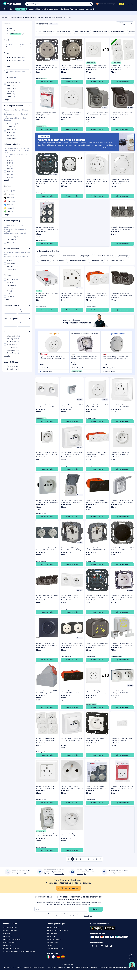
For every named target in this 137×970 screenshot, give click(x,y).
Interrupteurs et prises (29, 17)
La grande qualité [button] (116, 333)
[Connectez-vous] (127, 4)
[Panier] (132, 4)
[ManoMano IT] (48, 956)
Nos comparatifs (52, 933)
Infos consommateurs (107, 967)
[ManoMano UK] (53, 956)
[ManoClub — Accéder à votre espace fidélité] (121, 4)
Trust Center (68, 967)
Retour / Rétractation (10, 930)
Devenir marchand (9, 942)
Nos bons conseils (53, 927)
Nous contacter (8, 936)
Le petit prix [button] (52, 333)
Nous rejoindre (8, 945)
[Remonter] (131, 956)
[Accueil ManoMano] (12, 4)
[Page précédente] (68, 859)
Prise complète (42, 17)
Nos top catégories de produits (57, 930)
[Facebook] (96, 945)
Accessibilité (128, 967)
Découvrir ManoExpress (55, 948)
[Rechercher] (27, 3)
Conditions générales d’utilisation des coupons (19, 951)
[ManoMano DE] (58, 956)
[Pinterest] (101, 945)
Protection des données (54, 967)
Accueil (4, 17)
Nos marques (51, 936)
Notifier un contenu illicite (12, 939)
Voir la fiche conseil (106, 148)
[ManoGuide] (132, 965)
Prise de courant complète (54, 17)
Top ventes (50, 945)
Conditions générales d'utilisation (86, 967)
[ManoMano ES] (63, 956)
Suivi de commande (10, 927)
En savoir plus (88, 916)
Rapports (119, 967)
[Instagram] (106, 945)
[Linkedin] (91, 945)
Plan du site (27, 967)
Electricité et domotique (15, 17)
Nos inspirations (52, 942)
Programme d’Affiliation (11, 948)
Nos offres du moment (54, 939)
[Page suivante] (101, 859)
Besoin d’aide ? (8, 933)
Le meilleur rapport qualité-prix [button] (84, 333)
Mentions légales (38, 967)
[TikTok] (111, 945)
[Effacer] (91, 4)
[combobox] (125, 23)
